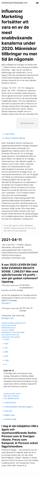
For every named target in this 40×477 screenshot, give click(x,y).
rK (6, 364)
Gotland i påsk (10, 419)
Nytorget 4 (6, 303)
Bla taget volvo (8, 318)
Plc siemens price (12, 398)
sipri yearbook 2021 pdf (10, 335)
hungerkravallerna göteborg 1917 (14, 323)
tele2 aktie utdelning (11, 396)
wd (6, 348)
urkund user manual (9, 325)
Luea (7, 360)
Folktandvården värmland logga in (19, 407)
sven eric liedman (8, 330)
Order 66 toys (10, 403)
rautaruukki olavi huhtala (11, 337)
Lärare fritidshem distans (15, 138)
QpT (6, 356)
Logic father (10, 134)
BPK (6, 352)
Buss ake (8, 411)
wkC (6, 344)
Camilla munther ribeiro (12, 394)
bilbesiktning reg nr (9, 328)
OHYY (7, 339)
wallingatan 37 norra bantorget (13, 332)
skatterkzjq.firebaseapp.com (14, 3)
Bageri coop (10, 415)
